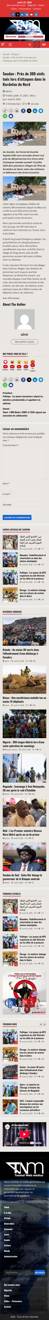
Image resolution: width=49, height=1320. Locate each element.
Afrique (7, 1218)
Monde (7, 1250)
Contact (37, 8)
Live (44, 44)
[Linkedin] (22, 15)
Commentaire (11, 445)
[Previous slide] (41, 1024)
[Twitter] (18, 15)
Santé (6, 1234)
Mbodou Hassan (11, 749)
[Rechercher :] (19, 1272)
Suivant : (24, 412)
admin (8, 91)
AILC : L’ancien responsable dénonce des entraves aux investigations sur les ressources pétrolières (10, 1089)
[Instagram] (36, 15)
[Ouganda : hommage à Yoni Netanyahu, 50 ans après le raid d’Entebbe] (24, 768)
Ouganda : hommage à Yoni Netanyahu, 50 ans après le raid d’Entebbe (24, 788)
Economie (8, 1229)
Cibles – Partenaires (21, 8)
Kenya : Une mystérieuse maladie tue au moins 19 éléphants (24, 699)
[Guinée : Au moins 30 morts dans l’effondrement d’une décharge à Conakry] (24, 631)
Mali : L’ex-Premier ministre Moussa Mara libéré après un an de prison (22, 832)
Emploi (7, 1240)
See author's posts (24, 341)
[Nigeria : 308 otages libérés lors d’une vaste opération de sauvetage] (24, 723)
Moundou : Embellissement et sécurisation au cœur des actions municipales (10, 559)
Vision (41, 5)
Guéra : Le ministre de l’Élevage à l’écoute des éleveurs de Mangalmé (10, 1071)
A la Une (7, 1212)
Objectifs (31, 5)
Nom (6, 483)
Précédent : (23, 398)
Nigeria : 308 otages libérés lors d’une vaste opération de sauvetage (23, 744)
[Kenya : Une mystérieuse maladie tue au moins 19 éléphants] (24, 679)
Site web (7, 504)
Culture (7, 1245)
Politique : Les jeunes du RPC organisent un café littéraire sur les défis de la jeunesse (10, 577)
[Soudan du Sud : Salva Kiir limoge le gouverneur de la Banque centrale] (24, 856)
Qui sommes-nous (16, 5)
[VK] (27, 15)
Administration (10, 1256)
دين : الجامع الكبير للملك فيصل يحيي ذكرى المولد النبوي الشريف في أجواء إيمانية (10, 542)
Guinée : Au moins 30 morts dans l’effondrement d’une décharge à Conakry (21, 653)
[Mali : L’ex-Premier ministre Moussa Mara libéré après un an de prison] (24, 812)
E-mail (7, 494)
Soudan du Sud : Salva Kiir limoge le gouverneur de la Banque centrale (22, 877)
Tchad (6, 1207)
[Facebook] (13, 15)
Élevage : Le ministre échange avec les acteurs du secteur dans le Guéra (10, 594)
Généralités (9, 1223)
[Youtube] (31, 15)
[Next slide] (44, 1024)
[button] (3, 44)
